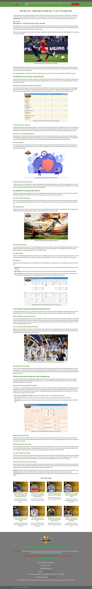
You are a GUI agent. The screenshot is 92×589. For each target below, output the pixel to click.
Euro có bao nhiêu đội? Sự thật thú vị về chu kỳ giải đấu (54, 494)
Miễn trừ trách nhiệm (45, 555)
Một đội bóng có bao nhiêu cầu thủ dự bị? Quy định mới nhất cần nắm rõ (54, 519)
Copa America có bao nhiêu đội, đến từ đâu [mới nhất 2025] (71, 495)
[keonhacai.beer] (18, 4)
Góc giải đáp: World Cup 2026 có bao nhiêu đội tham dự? (37, 519)
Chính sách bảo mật (34, 555)
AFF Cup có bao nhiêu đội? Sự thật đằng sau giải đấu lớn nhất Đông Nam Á (37, 495)
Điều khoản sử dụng (55, 555)
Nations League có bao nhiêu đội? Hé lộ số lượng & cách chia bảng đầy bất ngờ (20, 495)
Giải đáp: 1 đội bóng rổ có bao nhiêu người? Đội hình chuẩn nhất (71, 519)
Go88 (26, 5)
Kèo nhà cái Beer (17, 551)
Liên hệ (62, 555)
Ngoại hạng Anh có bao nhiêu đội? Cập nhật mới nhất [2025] (20, 519)
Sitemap (67, 555)
